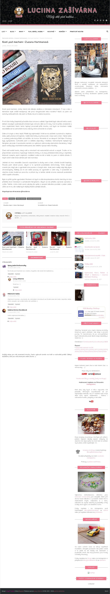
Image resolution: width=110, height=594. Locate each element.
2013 (77, 349)
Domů (4, 14)
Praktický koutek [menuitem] (76, 31)
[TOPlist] (91, 573)
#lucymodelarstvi (89, 560)
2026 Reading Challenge (91, 308)
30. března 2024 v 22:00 (19, 281)
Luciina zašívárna (59, 591)
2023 (90, 351)
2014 (82, 349)
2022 (86, 351)
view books (101, 317)
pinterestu (98, 512)
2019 (105, 349)
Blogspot (21, 591)
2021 (81, 351)
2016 (91, 349)
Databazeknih (88, 342)
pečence (91, 462)
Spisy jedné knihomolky (17, 265)
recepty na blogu (89, 450)
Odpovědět (11, 274)
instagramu (91, 384)
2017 (96, 349)
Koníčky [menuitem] (62, 31)
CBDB (106, 342)
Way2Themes (10, 591)
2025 (100, 351)
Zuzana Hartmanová (21, 38)
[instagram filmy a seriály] (103, 14)
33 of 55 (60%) (100, 315)
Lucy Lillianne (26, 213)
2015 (87, 349)
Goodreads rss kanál (92, 247)
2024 (95, 351)
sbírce (105, 510)
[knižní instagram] (97, 14)
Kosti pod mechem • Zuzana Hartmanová (13, 248)
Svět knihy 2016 (90, 238)
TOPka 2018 (89, 264)
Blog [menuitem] (12, 31)
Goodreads (98, 342)
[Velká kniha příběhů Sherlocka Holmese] (79, 300)
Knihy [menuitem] (21, 31)
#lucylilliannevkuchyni (94, 452)
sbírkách (102, 560)
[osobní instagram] (100, 14)
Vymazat (17, 274)
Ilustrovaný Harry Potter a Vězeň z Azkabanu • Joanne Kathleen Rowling (96, 275)
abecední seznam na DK (84, 347)
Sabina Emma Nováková (17, 310)
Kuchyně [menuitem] (50, 31)
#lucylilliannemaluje (91, 510)
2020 (76, 351)
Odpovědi (12, 277)
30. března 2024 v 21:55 (14, 267)
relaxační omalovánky (83, 497)
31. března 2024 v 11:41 (13, 296)
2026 (104, 351)
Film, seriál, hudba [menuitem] (35, 31)
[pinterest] (106, 14)
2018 (100, 349)
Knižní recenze (21, 198)
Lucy (86, 311)
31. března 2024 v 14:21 (14, 312)
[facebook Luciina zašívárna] (94, 14)
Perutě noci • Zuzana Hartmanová (61, 248)
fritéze (98, 462)
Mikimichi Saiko (14, 294)
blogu (89, 558)
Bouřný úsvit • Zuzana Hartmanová (37, 248)
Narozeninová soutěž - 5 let (95, 255)
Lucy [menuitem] (3, 31)
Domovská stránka (7, 38)
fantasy (11, 198)
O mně (9, 14)
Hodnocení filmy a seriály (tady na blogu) (91, 378)
